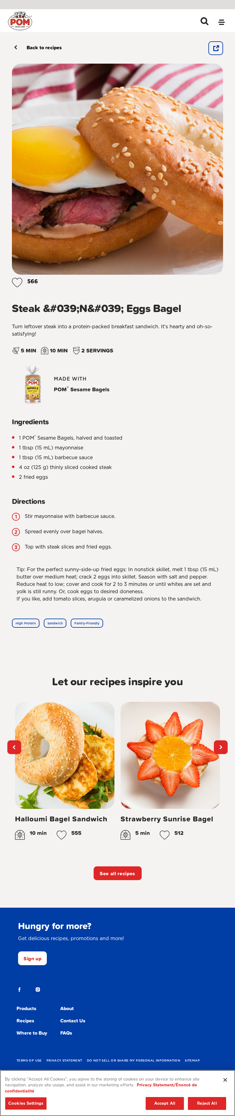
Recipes (25, 1020)
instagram (38, 990)
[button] (17, 281)
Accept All (164, 1103)
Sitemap (192, 1060)
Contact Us (72, 1020)
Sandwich (55, 623)
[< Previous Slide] (14, 747)
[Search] (204, 21)
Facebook (20, 990)
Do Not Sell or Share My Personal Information (134, 1060)
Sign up (32, 958)
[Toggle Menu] (221, 23)
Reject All (207, 1103)
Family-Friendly (86, 623)
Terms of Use (29, 1060)
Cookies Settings (25, 1103)
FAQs (66, 1032)
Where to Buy (32, 1032)
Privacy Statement (64, 1060)
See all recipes (117, 873)
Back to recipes (44, 47)
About (67, 1008)
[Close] (225, 1080)
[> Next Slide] (221, 747)
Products (26, 1008)
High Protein (26, 623)
